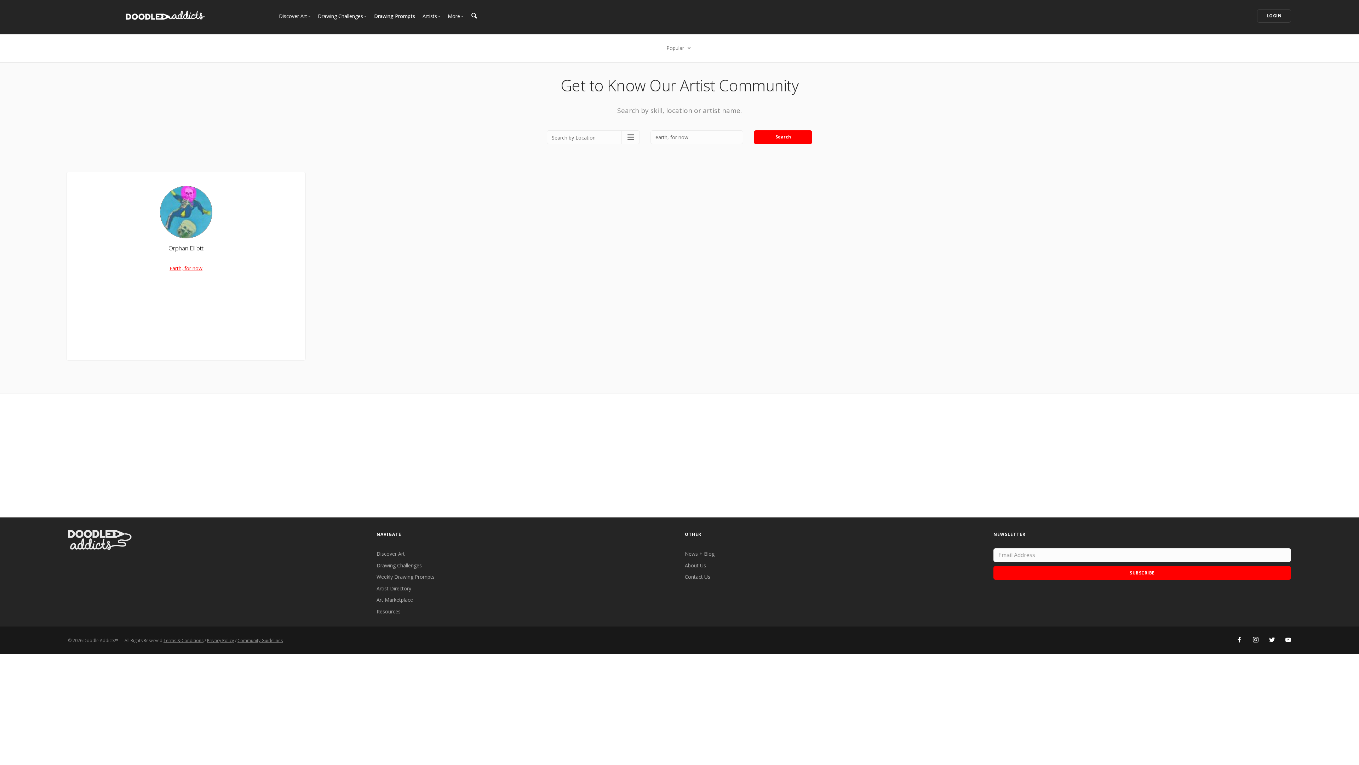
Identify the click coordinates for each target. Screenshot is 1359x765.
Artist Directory (394, 588)
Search (783, 137)
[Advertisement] (679, 455)
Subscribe (1142, 573)
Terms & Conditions (183, 641)
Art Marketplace (395, 599)
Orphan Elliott (185, 248)
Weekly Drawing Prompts (406, 576)
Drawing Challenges (399, 565)
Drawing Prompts (394, 16)
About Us (695, 565)
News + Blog (700, 553)
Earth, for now (186, 268)
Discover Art (391, 553)
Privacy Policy (220, 641)
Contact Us (697, 576)
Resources (389, 611)
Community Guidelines (260, 641)
